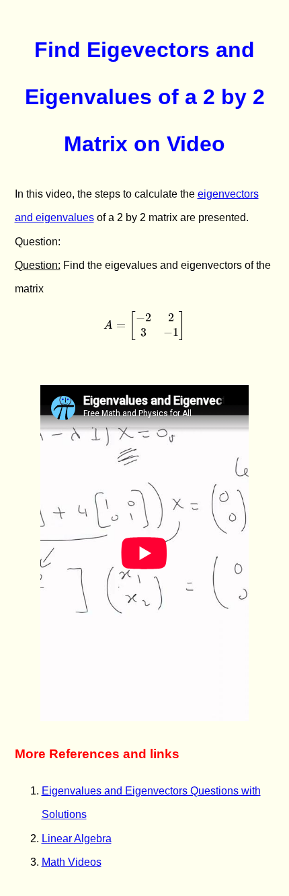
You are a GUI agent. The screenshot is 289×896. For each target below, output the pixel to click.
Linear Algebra (77, 838)
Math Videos (71, 862)
